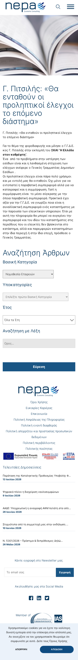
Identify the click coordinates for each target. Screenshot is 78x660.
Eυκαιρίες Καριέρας (39, 408)
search (58, 6)
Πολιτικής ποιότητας (39, 448)
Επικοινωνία (39, 414)
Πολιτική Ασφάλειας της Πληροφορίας (39, 419)
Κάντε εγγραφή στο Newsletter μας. (39, 560)
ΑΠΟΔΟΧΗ (56, 649)
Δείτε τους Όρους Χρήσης (52, 641)
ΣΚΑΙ (54, 150)
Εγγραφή (65, 572)
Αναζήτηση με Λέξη (21, 330)
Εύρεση (39, 367)
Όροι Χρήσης (39, 402)
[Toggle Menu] (70, 7)
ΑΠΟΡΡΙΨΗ (21, 649)
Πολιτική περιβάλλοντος (39, 443)
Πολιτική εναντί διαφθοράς (39, 425)
